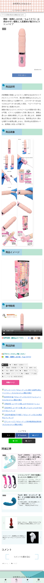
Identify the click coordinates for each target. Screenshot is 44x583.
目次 (20, 75)
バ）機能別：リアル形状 (30, 373)
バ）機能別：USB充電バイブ (12, 367)
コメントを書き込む (22, 557)
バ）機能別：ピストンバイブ (12, 373)
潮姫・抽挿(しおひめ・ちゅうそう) (18, 357)
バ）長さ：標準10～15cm (11, 370)
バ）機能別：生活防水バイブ (19, 364)
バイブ (6, 364)
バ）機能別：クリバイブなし (29, 370)
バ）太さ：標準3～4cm (29, 367)
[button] (28, 441)
